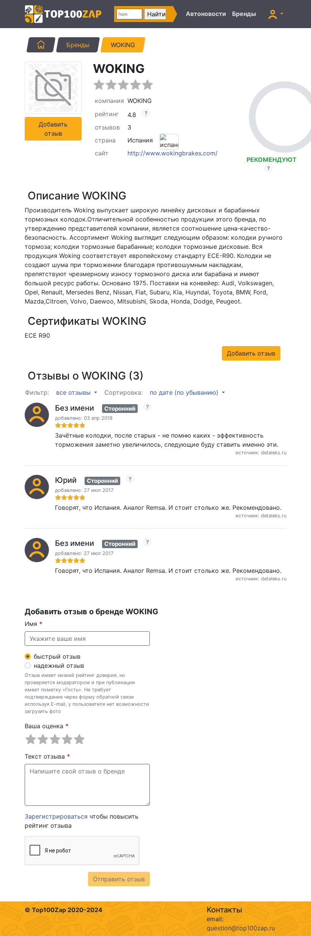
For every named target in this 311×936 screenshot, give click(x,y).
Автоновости (206, 13)
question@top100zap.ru (241, 928)
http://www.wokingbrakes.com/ (172, 153)
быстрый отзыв (57, 656)
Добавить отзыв (53, 128)
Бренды (244, 13)
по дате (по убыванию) (185, 392)
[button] (275, 14)
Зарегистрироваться (56, 816)
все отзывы (74, 392)
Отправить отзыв (119, 879)
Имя (33, 624)
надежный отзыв (59, 665)
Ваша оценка (47, 726)
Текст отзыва (47, 756)
